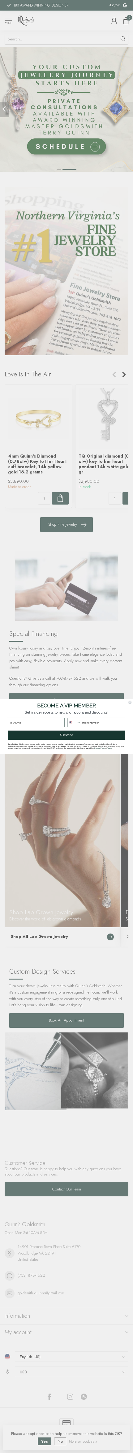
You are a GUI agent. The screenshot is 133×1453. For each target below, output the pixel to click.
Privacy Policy (99, 748)
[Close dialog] (130, 702)
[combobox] (73, 722)
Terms (109, 748)
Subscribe (66, 735)
